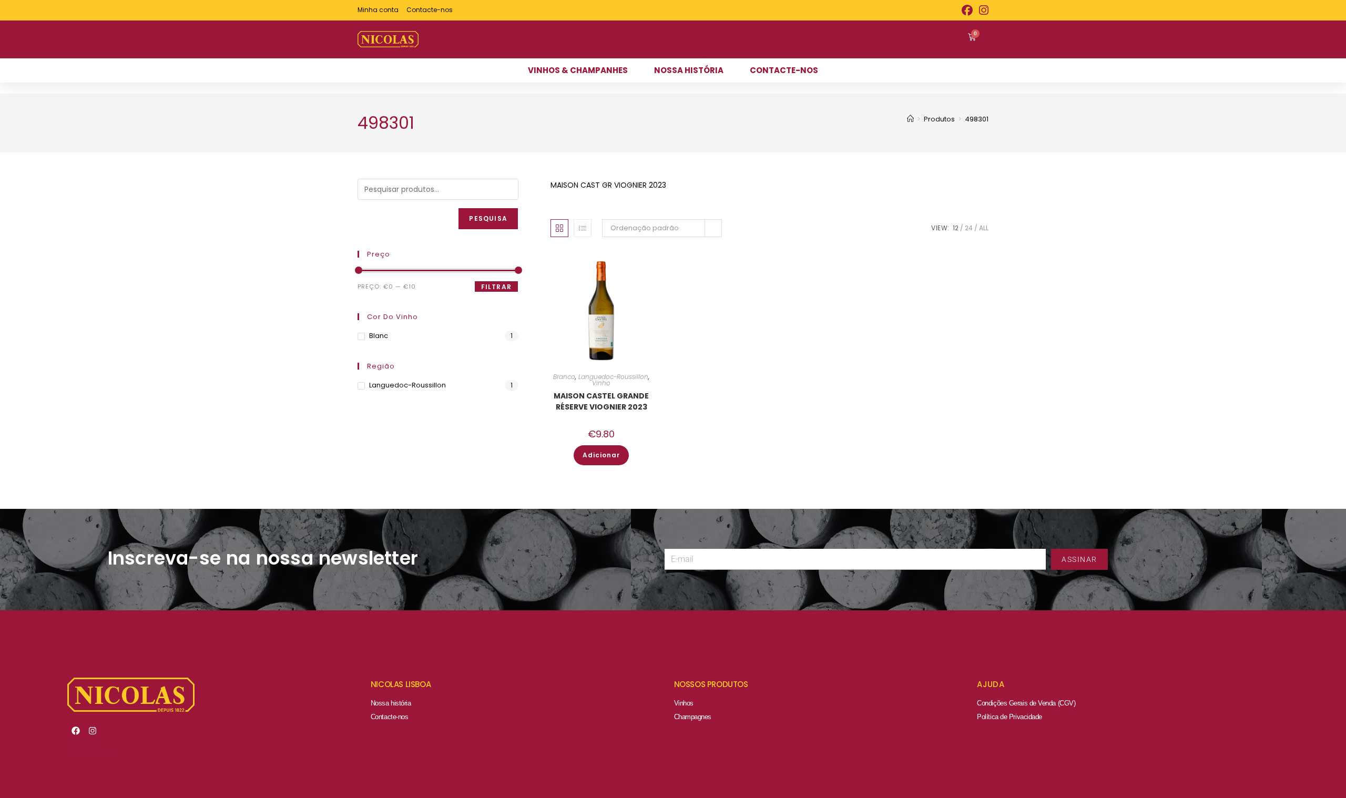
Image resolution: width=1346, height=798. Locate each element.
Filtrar (496, 286)
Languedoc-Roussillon (613, 376)
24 (969, 227)
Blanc (378, 336)
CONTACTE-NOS (784, 70)
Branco (564, 376)
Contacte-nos (390, 717)
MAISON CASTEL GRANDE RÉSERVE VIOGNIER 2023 (601, 401)
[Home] (910, 119)
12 (955, 227)
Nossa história (391, 703)
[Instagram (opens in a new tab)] (982, 10)
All (983, 227)
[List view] (583, 228)
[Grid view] (559, 228)
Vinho (601, 382)
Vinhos (684, 703)
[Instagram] (92, 730)
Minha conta (378, 9)
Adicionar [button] (601, 455)
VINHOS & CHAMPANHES (578, 70)
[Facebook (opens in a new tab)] (967, 10)
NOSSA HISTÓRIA (688, 70)
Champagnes (693, 717)
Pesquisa (488, 218)
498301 (976, 119)
